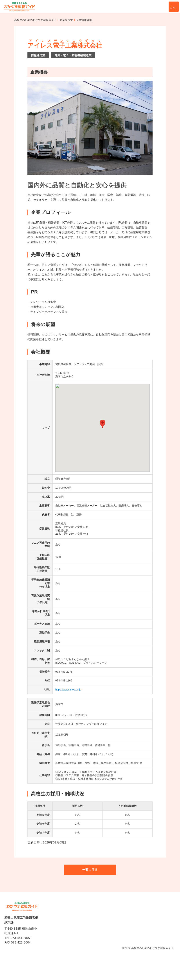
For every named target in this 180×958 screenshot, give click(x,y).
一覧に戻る (90, 869)
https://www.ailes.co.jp (68, 689)
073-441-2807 (21, 938)
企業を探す (66, 20)
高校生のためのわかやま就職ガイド (35, 20)
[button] (102, 424)
